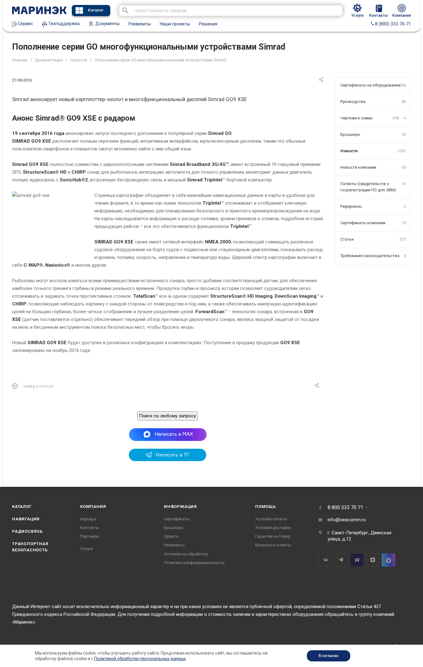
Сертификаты (177, 519)
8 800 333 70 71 (345, 507)
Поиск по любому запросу (167, 416)
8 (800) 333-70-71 (392, 23)
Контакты (89, 527)
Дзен (372, 560)
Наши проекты (175, 23)
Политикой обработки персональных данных (140, 658)
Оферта (171, 536)
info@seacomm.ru (347, 519)
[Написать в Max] (168, 434)
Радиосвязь (27, 531)
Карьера (88, 519)
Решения (208, 23)
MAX (388, 560)
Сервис (25, 23)
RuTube (357, 560)
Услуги (86, 548)
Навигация (26, 519)
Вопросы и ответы (273, 545)
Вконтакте (325, 560)
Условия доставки (273, 527)
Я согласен (328, 656)
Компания (93, 506)
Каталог (96, 10)
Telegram (341, 560)
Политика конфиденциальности (194, 562)
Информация (180, 506)
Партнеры (89, 536)
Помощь (265, 506)
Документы (107, 23)
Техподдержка (63, 23)
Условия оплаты (271, 519)
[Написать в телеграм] (167, 459)
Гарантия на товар (272, 536)
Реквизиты (140, 23)
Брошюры (174, 527)
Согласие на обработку (186, 554)
